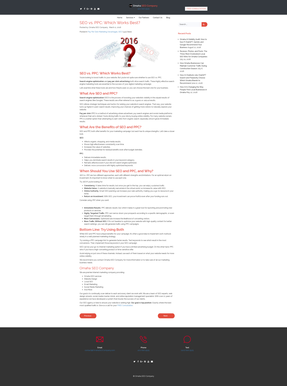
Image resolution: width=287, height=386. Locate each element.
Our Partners (144, 18)
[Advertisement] (193, 128)
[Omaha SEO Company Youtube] (94, 8)
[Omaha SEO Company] (143, 5)
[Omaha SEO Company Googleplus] (88, 8)
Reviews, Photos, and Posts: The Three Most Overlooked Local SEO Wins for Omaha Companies (193, 54)
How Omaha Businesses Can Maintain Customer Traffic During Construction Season (193, 66)
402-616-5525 (143, 9)
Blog (168, 18)
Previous (87, 316)
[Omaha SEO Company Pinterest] (91, 8)
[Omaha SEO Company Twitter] (81, 8)
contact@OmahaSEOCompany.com (100, 350)
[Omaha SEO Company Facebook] (84, 8)
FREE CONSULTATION (196, 9)
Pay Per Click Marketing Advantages (103, 32)
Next (165, 316)
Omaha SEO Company (98, 27)
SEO (120, 32)
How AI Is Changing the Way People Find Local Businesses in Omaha (193, 89)
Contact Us (157, 18)
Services (129, 18)
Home (119, 18)
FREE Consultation (125, 305)
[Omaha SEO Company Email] (98, 8)
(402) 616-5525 (187, 350)
